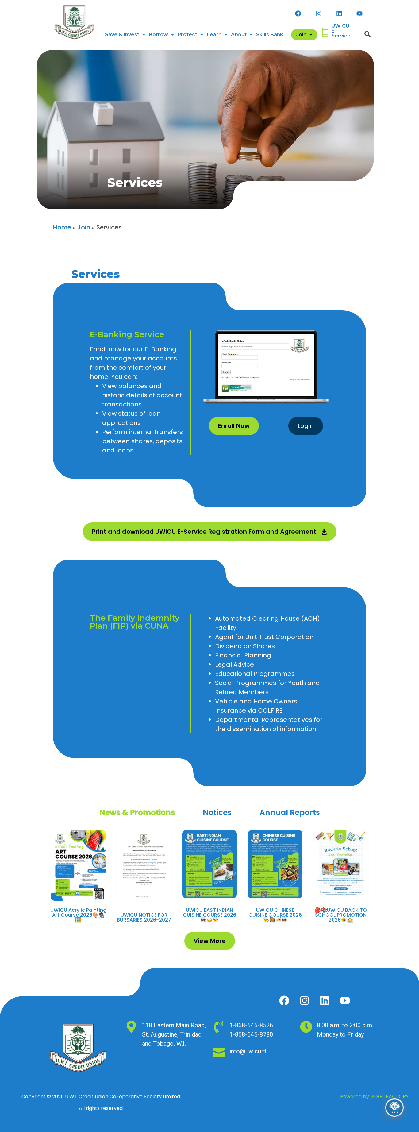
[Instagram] (319, 13)
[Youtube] (359, 13)
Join (301, 34)
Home (62, 227)
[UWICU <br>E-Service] (325, 32)
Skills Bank (269, 34)
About (239, 34)
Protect (187, 34)
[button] (125, 34)
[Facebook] (298, 13)
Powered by (374, 1096)
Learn (214, 34)
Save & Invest (122, 34)
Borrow (158, 34)
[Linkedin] (339, 13)
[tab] (137, 812)
